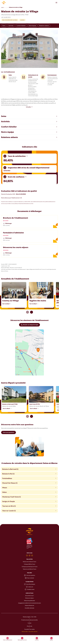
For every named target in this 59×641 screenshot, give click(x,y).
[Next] (56, 50)
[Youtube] (32, 555)
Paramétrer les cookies (29, 629)
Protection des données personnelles (29, 620)
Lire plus (28, 107)
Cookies (29, 623)
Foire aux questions (8, 432)
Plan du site (29, 626)
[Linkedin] (29, 555)
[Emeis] (3, 2)
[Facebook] (27, 555)
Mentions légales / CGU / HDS (29, 616)
